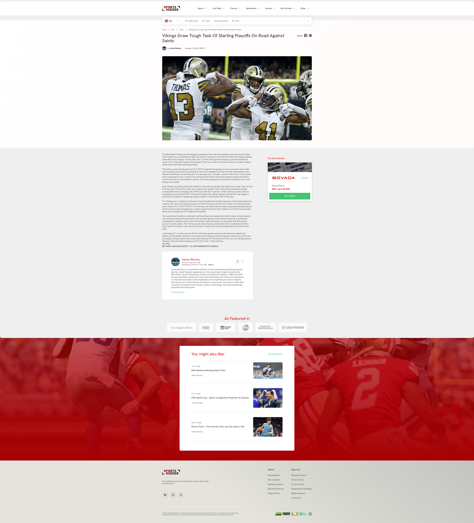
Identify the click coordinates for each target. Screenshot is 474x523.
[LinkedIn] (237, 262)
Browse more (276, 354)
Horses (268, 8)
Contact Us (296, 498)
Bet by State (286, 8)
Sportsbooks (273, 475)
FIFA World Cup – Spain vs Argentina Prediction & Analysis (220, 397)
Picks (182, 30)
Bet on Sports (274, 479)
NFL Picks (235, 21)
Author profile (177, 292)
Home (164, 30)
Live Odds (217, 8)
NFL (173, 30)
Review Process (298, 475)
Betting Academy (276, 484)
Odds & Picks (274, 493)
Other (303, 8)
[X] (242, 262)
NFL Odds (206, 21)
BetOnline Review (276, 488)
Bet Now (290, 196)
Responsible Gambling (301, 488)
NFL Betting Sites (191, 21)
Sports (201, 8)
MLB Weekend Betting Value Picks (208, 370)
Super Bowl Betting (221, 21)
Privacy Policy (297, 484)
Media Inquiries (298, 493)
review (304, 178)
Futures (233, 8)
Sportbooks (251, 8)
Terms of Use (297, 479)
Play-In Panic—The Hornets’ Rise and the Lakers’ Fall (217, 426)
